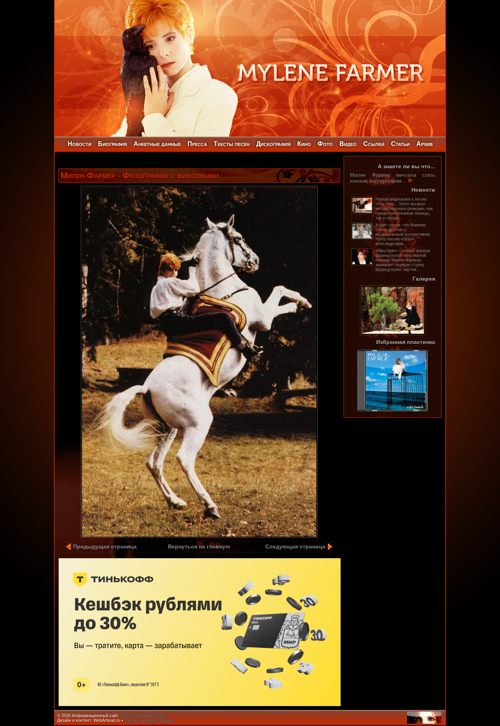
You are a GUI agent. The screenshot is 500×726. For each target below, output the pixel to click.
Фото (325, 144)
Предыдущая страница (105, 546)
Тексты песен (232, 144)
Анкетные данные (157, 144)
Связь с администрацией (149, 720)
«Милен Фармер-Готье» (143, 715)
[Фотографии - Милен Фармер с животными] (199, 536)
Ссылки (373, 144)
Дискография (273, 144)
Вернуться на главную (199, 546)
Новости (79, 144)
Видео (348, 144)
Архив (424, 144)
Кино (304, 144)
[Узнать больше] (410, 181)
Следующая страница (295, 546)
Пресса (197, 144)
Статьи (400, 144)
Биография (112, 144)
